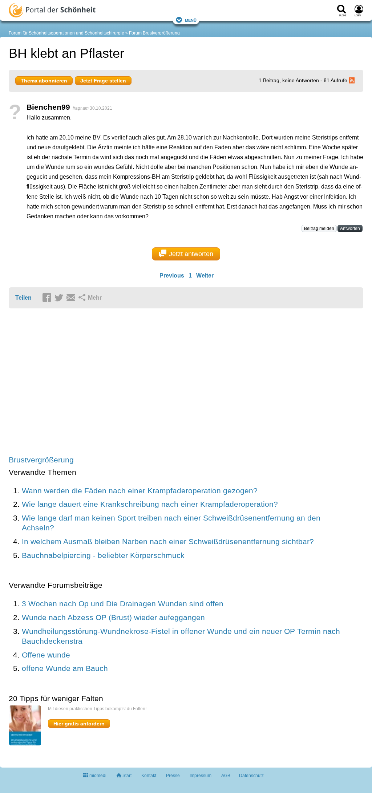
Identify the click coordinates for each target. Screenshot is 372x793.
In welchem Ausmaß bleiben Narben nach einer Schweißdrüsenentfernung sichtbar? (168, 541)
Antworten (350, 228)
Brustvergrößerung (41, 460)
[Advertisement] (121, 382)
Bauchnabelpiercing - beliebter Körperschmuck (103, 555)
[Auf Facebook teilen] (48, 298)
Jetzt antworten (191, 254)
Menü (191, 20)
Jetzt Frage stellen (103, 81)
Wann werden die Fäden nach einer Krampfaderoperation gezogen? (140, 490)
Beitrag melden (319, 228)
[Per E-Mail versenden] (71, 298)
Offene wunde (46, 655)
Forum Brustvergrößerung (154, 33)
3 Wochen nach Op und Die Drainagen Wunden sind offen (122, 603)
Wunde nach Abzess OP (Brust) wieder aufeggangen (113, 617)
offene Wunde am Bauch (65, 668)
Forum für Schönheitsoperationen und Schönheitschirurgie (66, 33)
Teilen (23, 298)
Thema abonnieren (44, 81)
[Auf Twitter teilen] (59, 298)
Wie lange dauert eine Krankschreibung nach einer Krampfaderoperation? (150, 504)
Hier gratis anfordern (79, 724)
